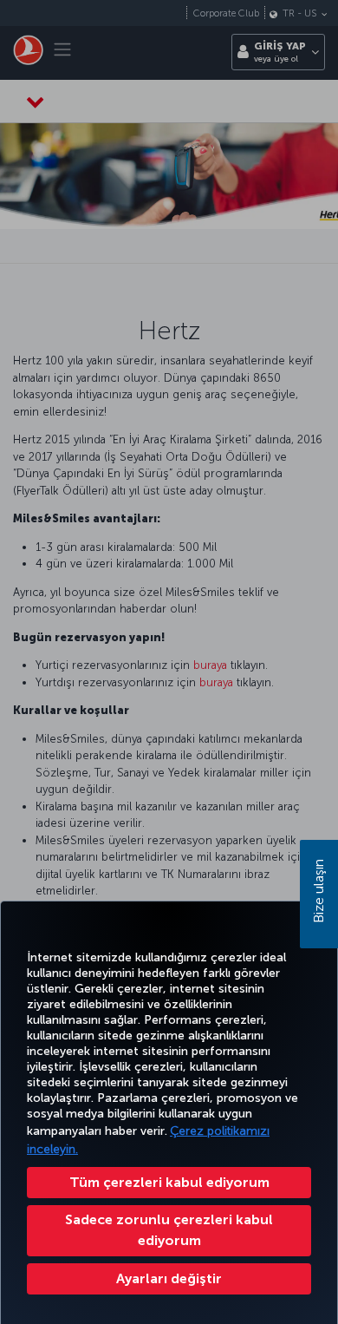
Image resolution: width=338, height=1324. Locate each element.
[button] (169, 1279)
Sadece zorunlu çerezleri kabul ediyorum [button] (169, 1230)
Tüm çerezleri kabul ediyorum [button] (169, 1182)
